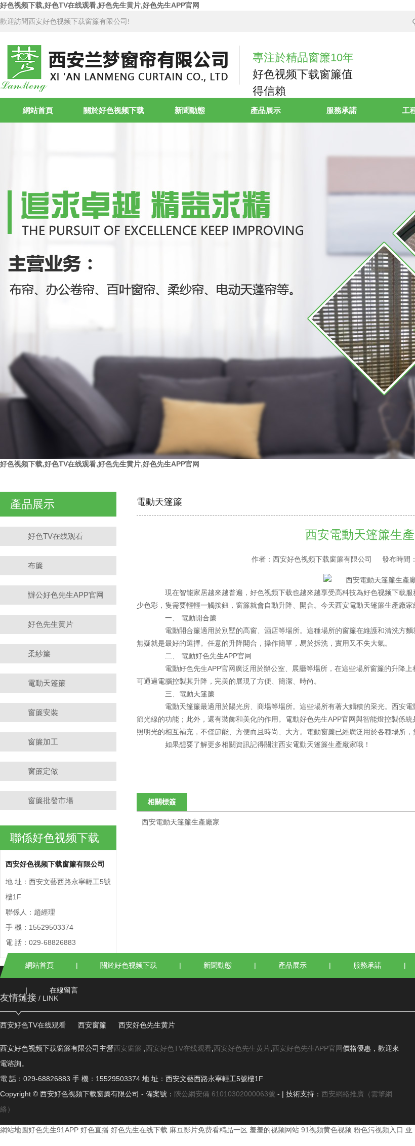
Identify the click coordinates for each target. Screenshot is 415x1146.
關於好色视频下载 (114, 110)
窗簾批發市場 (50, 800)
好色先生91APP (53, 1130)
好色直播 (94, 1130)
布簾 (35, 565)
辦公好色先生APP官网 (66, 594)
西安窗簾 (92, 1025)
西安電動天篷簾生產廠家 (374, 605)
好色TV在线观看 (55, 536)
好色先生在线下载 (139, 1130)
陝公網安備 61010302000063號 (224, 1094)
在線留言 (64, 990)
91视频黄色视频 (326, 1130)
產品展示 (266, 110)
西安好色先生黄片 (146, 1025)
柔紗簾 (39, 653)
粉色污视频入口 (378, 1130)
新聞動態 (190, 110)
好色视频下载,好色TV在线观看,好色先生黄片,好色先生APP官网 (99, 5)
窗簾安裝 (43, 712)
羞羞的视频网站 (274, 1130)
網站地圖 (14, 1130)
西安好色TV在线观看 (33, 1025)
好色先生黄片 (50, 624)
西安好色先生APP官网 (307, 1048)
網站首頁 (38, 110)
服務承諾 (341, 110)
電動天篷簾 (47, 683)
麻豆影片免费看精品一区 (208, 1130)
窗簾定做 (43, 771)
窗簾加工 (43, 741)
